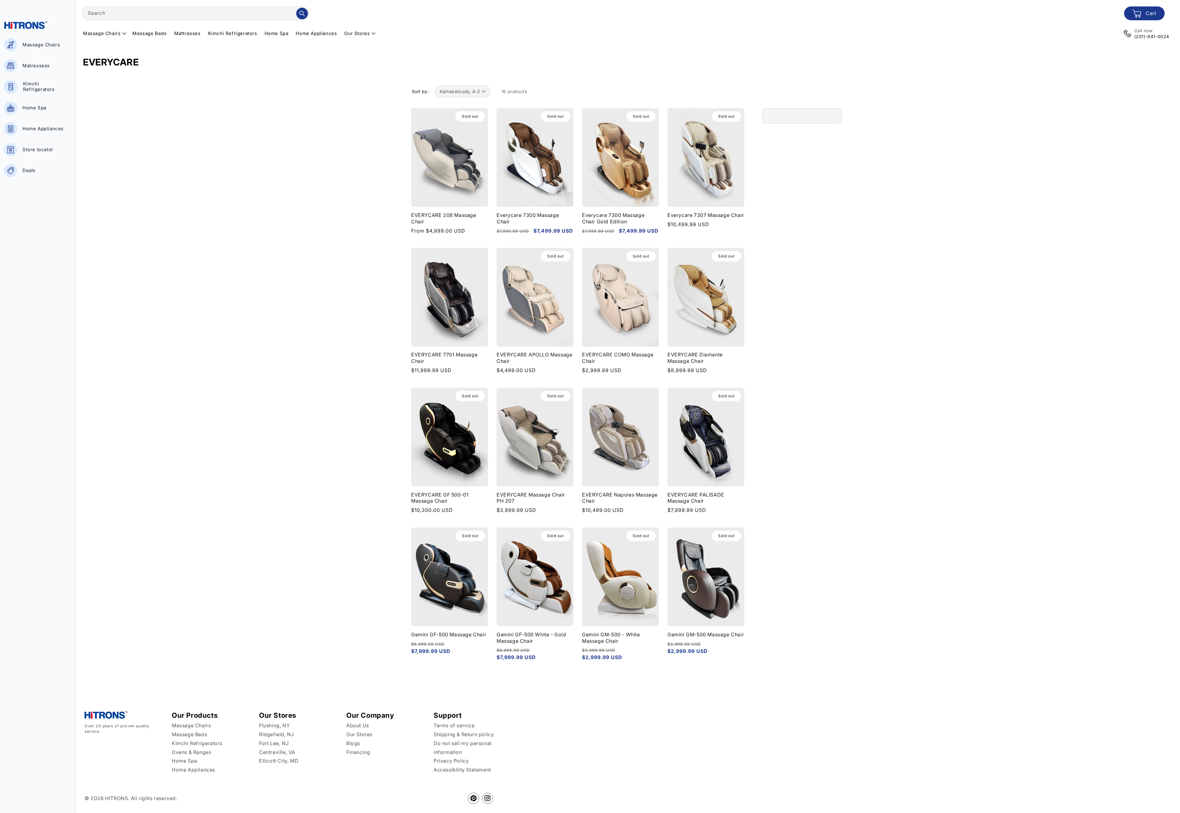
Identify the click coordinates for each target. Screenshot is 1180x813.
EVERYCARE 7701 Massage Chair (444, 358)
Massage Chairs (191, 725)
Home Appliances (193, 770)
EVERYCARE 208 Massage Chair (443, 218)
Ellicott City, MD (278, 761)
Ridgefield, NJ (276, 734)
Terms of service (454, 725)
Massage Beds (189, 734)
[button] (104, 33)
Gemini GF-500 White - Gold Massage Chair (531, 637)
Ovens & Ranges (191, 752)
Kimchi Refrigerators (197, 743)
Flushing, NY (274, 725)
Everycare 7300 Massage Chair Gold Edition (613, 218)
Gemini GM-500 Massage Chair (705, 634)
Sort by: (420, 91)
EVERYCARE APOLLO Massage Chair (534, 358)
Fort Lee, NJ (274, 743)
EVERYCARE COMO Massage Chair (617, 358)
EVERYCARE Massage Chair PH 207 (531, 498)
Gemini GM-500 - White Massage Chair (611, 637)
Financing (358, 752)
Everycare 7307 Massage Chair (705, 215)
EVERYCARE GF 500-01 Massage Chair (439, 498)
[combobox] (195, 13)
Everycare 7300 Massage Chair (528, 218)
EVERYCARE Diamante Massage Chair (695, 358)
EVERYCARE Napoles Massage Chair (620, 498)
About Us (357, 725)
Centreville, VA (277, 752)
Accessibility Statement (462, 770)
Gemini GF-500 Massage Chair (448, 634)
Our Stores (359, 734)
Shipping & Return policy (464, 734)
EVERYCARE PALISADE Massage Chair (695, 498)
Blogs (353, 743)
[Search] (302, 13)
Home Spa (184, 761)
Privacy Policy (451, 761)
